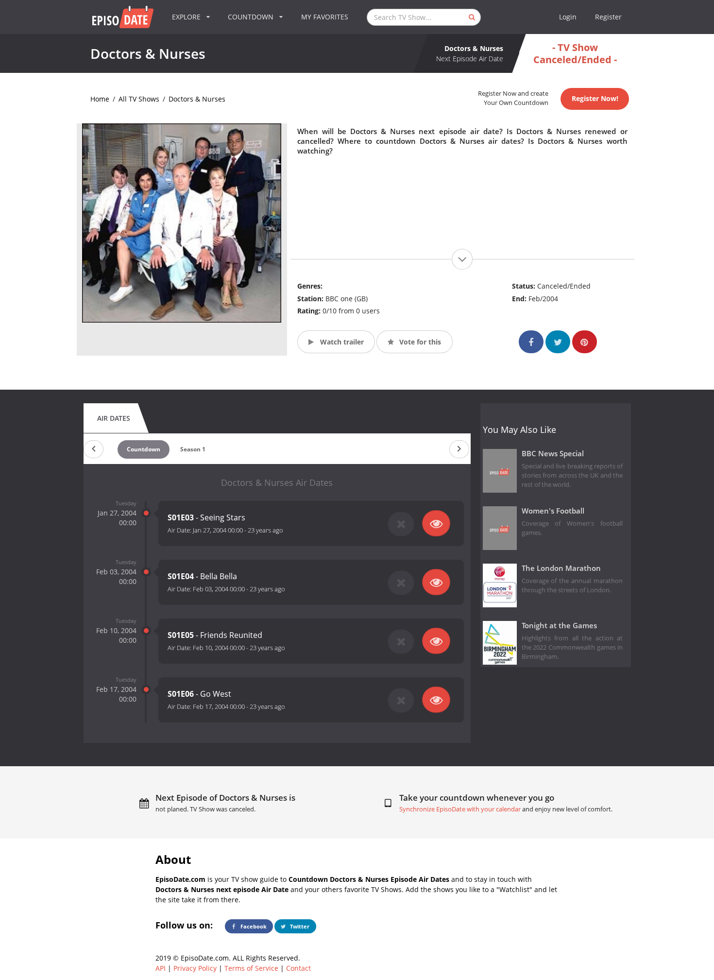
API (160, 968)
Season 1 (192, 449)
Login (568, 16)
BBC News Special (553, 453)
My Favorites (324, 16)
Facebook (253, 926)
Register (608, 16)
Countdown (143, 449)
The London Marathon (561, 568)
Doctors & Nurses (197, 98)
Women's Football (553, 511)
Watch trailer (341, 341)
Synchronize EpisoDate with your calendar (460, 809)
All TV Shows (139, 98)
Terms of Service (251, 968)
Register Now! (595, 98)
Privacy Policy (195, 968)
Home (99, 98)
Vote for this (419, 341)
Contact (298, 968)
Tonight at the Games (559, 625)
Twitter (299, 926)
